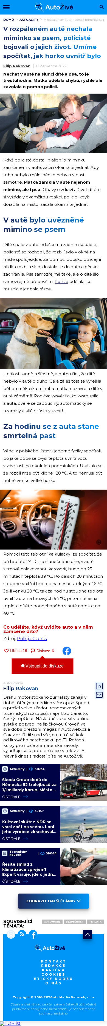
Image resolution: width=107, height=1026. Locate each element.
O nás (53, 983)
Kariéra (53, 970)
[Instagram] (11, 935)
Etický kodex (53, 979)
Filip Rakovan (16, 66)
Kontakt (53, 961)
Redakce (53, 966)
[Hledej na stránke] (102, 7)
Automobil (52, 921)
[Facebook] (32, 935)
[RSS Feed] (20, 935)
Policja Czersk (32, 638)
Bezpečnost (75, 921)
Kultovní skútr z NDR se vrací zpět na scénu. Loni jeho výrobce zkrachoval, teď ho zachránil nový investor (28, 831)
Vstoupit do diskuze (44, 666)
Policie (61, 281)
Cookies (53, 974)
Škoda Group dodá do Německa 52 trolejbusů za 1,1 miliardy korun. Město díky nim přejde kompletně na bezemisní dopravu (29, 792)
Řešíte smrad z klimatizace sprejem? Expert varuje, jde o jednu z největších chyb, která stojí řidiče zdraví (29, 874)
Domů (8, 20)
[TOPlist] (10, 1023)
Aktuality (28, 20)
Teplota (95, 921)
